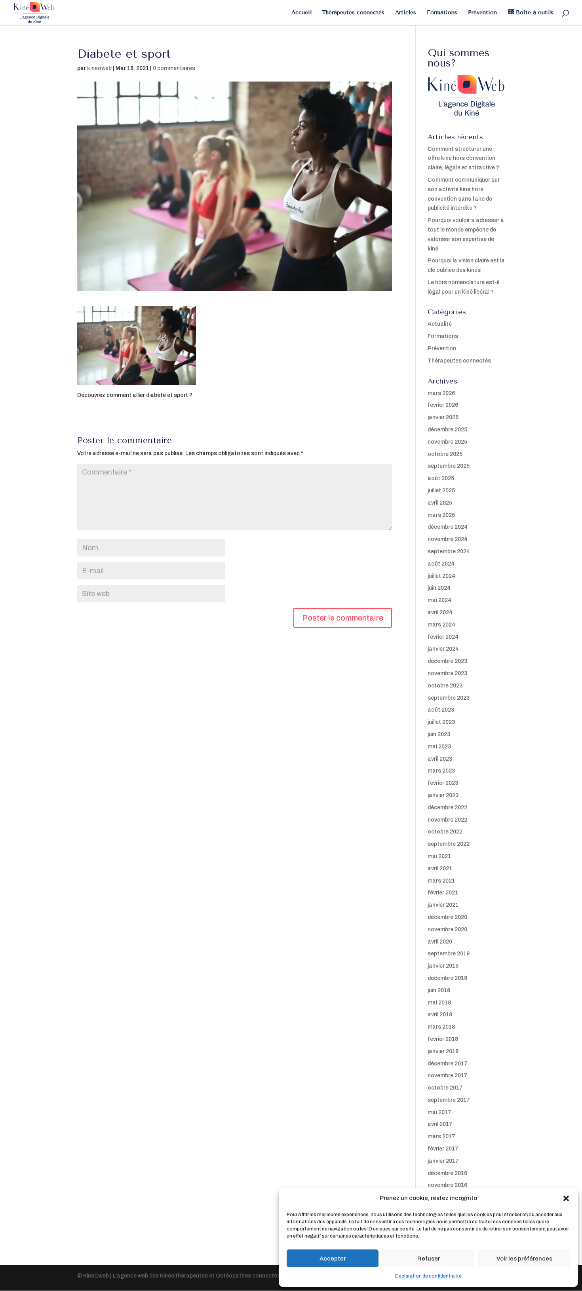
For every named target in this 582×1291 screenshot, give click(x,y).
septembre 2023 (449, 698)
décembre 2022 (447, 808)
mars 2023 (441, 771)
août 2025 (441, 478)
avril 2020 (440, 942)
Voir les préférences (524, 1258)
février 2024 (443, 637)
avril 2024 (440, 612)
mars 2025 (441, 515)
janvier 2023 (443, 795)
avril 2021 (440, 868)
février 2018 (443, 1039)
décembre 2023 (447, 661)
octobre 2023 (445, 686)
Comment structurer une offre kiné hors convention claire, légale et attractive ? (463, 158)
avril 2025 (440, 503)
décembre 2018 (447, 978)
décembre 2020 (447, 917)
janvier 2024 (443, 649)
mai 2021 (439, 856)
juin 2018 (439, 990)
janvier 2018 (443, 1051)
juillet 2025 (441, 491)
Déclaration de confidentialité (428, 1276)
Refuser (428, 1258)
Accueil (301, 13)
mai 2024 (439, 600)
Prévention (482, 13)
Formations (442, 13)
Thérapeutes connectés (353, 13)
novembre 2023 (447, 673)
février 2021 (443, 893)
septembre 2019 (449, 954)
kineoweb (99, 68)
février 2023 (443, 783)
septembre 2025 (449, 466)
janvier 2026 (443, 417)
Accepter (333, 1258)
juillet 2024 (441, 576)
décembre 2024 (448, 527)
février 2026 (443, 405)
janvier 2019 (443, 966)
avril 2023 (440, 759)
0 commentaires (174, 68)
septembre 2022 (449, 844)
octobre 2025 (445, 454)
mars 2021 (441, 881)
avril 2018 (440, 1015)
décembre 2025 (447, 430)
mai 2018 (439, 1003)
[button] (566, 1198)
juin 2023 (439, 734)
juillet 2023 (441, 722)
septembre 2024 (449, 551)
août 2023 (441, 710)
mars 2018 (441, 1027)
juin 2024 (439, 588)
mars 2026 (441, 393)
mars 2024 (441, 625)
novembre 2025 (447, 442)
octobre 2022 (445, 832)
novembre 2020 (447, 929)
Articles (405, 13)
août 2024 (441, 564)
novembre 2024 (448, 539)
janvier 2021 (443, 905)
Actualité (440, 324)
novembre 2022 (447, 820)
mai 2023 (439, 747)
